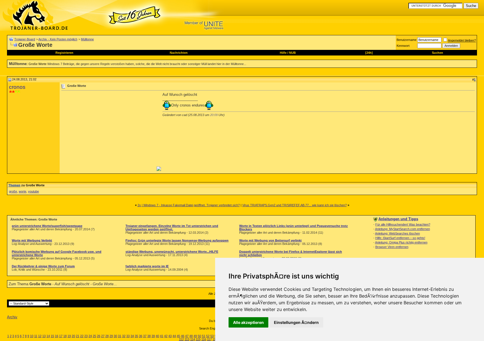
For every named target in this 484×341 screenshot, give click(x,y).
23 (86, 336)
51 (203, 336)
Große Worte (37, 64)
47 (187, 336)
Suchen (437, 52)
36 (140, 336)
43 (170, 336)
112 (181, 339)
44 (174, 336)
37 (144, 336)
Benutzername (406, 39)
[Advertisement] (108, 131)
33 (128, 336)
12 (39, 336)
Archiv (12, 317)
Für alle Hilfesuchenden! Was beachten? (402, 224)
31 (119, 336)
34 (132, 336)
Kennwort (403, 45)
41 (161, 336)
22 (81, 336)
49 (195, 336)
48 (191, 336)
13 (44, 336)
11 (35, 336)
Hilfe (283, 52)
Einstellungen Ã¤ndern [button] (296, 322)
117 (209, 339)
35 (136, 336)
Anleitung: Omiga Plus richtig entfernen (401, 242)
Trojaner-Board (24, 39)
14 (48, 336)
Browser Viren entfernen (391, 247)
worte (22, 191)
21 (77, 336)
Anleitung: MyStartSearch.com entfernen (402, 229)
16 (56, 336)
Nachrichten (179, 52)
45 (178, 336)
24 (90, 336)
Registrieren (64, 52)
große (13, 191)
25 (94, 336)
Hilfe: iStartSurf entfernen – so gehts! (400, 238)
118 (215, 339)
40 (157, 336)
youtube (33, 191)
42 (165, 336)
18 (65, 336)
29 (111, 336)
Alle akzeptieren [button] (248, 322)
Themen (14, 185)
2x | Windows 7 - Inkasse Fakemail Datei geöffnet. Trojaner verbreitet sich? (189, 205)
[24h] (369, 52)
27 (102, 336)
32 (123, 336)
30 (115, 336)
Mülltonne (87, 39)
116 (203, 339)
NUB (292, 52)
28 (107, 336)
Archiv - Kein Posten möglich (57, 39)
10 (31, 336)
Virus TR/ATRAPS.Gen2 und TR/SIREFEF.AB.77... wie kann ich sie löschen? (294, 205)
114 (192, 339)
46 (182, 336)
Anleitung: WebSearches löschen (397, 233)
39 (153, 336)
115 (198, 339)
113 (187, 339)
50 (199, 336)
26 (98, 336)
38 (149, 336)
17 (60, 336)
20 (73, 336)
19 (69, 336)
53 (212, 336)
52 (208, 336)
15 (52, 336)
